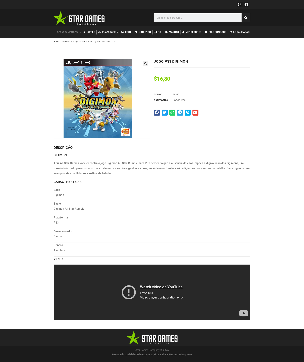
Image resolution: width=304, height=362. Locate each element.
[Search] (246, 17)
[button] (145, 63)
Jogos (176, 100)
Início (56, 41)
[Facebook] (246, 4)
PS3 (90, 41)
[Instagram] (240, 4)
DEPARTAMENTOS (67, 32)
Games (66, 41)
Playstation (79, 41)
